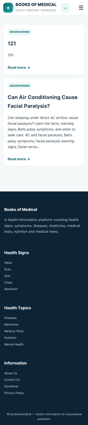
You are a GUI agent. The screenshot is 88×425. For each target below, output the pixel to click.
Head (8, 262)
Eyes (7, 269)
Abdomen (11, 289)
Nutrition (10, 337)
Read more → (19, 67)
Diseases (10, 318)
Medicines (11, 324)
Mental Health (13, 344)
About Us (10, 373)
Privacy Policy (14, 393)
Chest (8, 282)
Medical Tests (13, 331)
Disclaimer (11, 386)
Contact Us (12, 379)
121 (12, 43)
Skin (7, 276)
